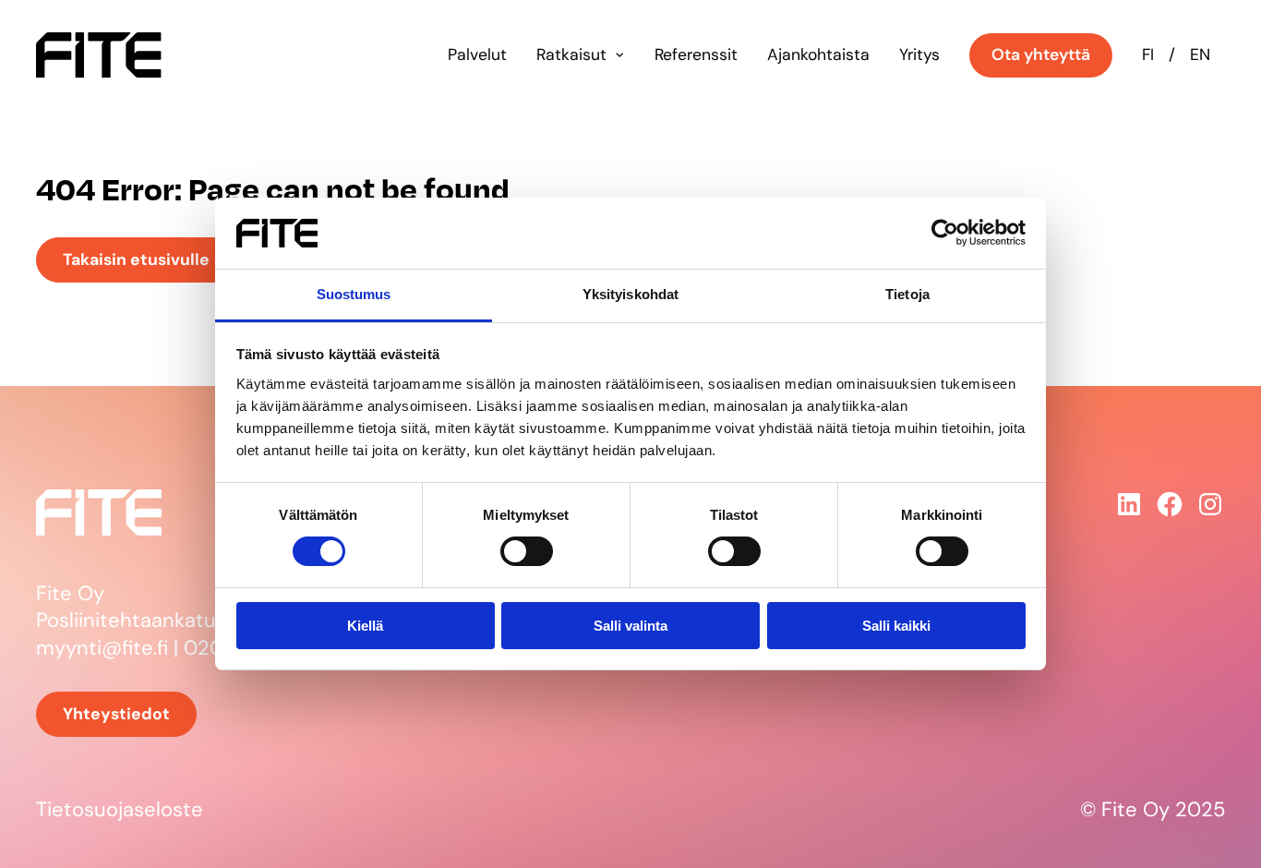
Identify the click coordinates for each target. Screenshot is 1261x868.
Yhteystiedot (116, 714)
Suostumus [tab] (354, 294)
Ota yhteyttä (1040, 54)
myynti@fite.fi (102, 647)
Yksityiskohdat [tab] (630, 294)
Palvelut (477, 54)
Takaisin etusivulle (136, 259)
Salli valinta (630, 625)
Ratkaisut (571, 54)
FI (1148, 54)
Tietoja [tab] (907, 294)
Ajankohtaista (818, 54)
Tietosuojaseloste (119, 809)
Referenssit (696, 54)
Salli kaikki (896, 625)
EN (1200, 54)
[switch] (526, 551)
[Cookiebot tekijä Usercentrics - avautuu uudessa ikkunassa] (945, 233)
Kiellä (365, 625)
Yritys (919, 54)
